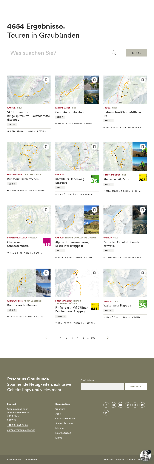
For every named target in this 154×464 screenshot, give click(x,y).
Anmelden (135, 386)
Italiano (131, 459)
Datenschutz (14, 459)
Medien (59, 428)
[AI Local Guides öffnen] (145, 455)
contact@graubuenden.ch (21, 429)
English (120, 459)
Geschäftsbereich (65, 418)
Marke (58, 437)
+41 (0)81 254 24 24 (17, 425)
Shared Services (64, 423)
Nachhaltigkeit (63, 432)
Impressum (31, 459)
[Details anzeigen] (149, 452)
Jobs (58, 413)
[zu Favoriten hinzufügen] (46, 80)
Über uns (60, 408)
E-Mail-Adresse (87, 380)
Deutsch (108, 459)
